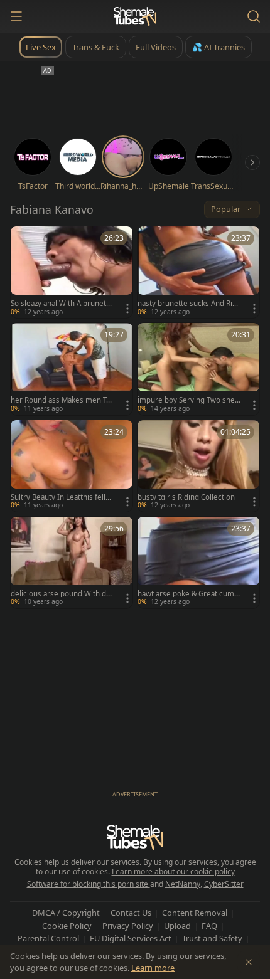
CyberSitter (224, 884)
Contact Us (131, 912)
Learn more (153, 967)
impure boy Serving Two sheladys (189, 400)
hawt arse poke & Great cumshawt (188, 594)
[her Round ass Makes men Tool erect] (71, 369)
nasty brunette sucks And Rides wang (187, 303)
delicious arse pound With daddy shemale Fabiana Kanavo (60, 594)
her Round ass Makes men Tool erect (61, 400)
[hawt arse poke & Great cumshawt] (198, 562)
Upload (177, 925)
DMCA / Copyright (66, 912)
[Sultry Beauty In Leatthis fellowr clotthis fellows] (71, 466)
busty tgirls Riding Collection (186, 497)
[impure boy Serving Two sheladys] (198, 369)
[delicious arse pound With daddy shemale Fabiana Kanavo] (71, 562)
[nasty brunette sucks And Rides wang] (198, 272)
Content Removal (194, 912)
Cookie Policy (67, 925)
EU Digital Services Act (130, 938)
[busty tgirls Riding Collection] (198, 466)
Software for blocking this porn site (88, 884)
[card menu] (127, 308)
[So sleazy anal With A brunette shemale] (71, 272)
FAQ (209, 925)
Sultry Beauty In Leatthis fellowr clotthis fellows (60, 497)
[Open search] (253, 16)
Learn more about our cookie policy (173, 871)
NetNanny (182, 884)
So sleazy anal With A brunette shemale (62, 303)
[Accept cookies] (248, 962)
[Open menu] (16, 16)
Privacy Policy (127, 925)
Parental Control (48, 938)
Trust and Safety (212, 938)
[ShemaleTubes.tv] (135, 16)
